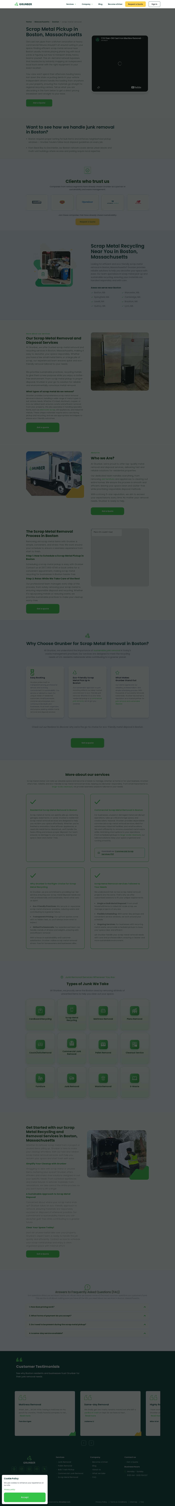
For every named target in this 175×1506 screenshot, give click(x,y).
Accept (25, 1497)
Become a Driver (115, 4)
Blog (100, 4)
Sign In (154, 4)
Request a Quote (135, 4)
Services (70, 4)
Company (86, 4)
